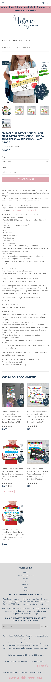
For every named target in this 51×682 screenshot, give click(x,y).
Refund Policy (23, 661)
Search (25, 572)
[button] (7, 426)
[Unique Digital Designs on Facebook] (38, 666)
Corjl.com (43, 604)
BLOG (25, 587)
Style (4, 168)
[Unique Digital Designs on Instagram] (46, 666)
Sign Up (44, 626)
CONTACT (26, 590)
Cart (47, 3)
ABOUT (25, 578)
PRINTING (25, 584)
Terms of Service (38, 661)
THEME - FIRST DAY (19, 40)
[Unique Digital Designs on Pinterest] (42, 666)
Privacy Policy (10, 661)
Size (3, 157)
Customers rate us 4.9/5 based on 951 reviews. (25, 655)
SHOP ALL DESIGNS (26, 575)
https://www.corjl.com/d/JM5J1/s (23, 210)
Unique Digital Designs (18, 672)
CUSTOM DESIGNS (27, 611)
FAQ (25, 581)
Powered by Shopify (38, 672)
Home (4, 40)
